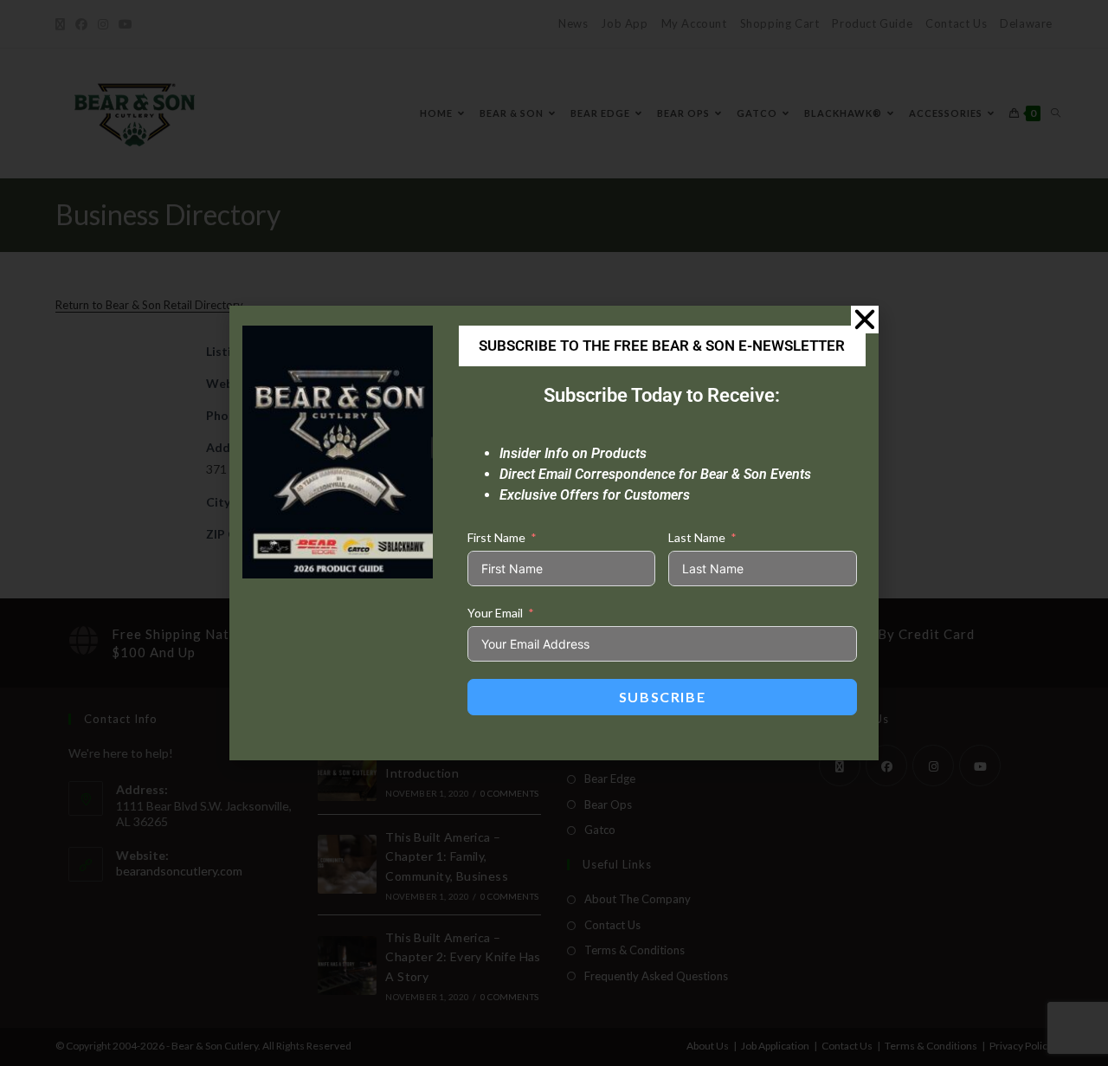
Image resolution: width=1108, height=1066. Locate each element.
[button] (865, 319)
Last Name (696, 537)
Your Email (495, 612)
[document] (554, 533)
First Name (496, 537)
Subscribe (662, 696)
